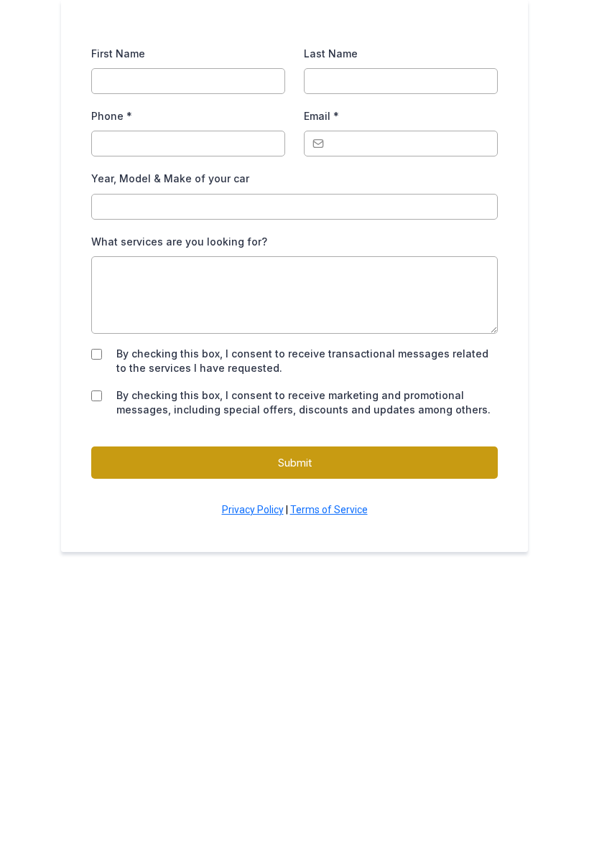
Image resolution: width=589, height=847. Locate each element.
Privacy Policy (253, 509)
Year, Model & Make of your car (170, 178)
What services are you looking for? (179, 241)
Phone (111, 116)
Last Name (331, 53)
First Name (118, 53)
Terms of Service (329, 509)
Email (321, 116)
